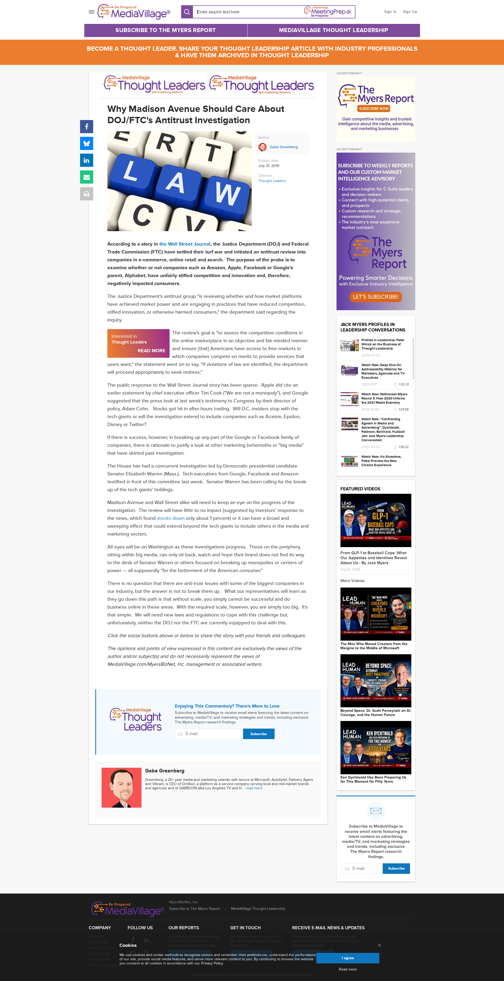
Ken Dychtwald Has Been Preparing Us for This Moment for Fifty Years (373, 779)
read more (254, 788)
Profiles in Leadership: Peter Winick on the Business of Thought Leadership (383, 344)
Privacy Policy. (212, 963)
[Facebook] (86, 126)
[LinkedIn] (86, 160)
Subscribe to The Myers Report (166, 30)
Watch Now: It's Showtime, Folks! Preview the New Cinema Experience (381, 461)
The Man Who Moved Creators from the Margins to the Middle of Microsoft (373, 646)
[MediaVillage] (134, 12)
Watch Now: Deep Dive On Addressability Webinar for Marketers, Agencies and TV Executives (383, 371)
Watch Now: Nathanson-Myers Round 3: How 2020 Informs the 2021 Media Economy (384, 398)
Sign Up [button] (410, 11)
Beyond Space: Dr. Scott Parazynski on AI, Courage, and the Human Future (375, 713)
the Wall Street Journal (185, 244)
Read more (348, 969)
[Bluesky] (86, 143)
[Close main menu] (379, 945)
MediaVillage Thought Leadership (333, 30)
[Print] (86, 193)
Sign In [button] (390, 11)
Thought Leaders (272, 181)
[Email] (86, 177)
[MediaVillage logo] (128, 909)
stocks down (171, 518)
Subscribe (258, 734)
